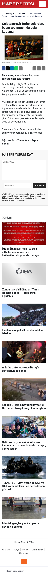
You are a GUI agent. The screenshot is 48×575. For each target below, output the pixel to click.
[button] (34, 68)
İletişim (25, 550)
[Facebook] (3, 68)
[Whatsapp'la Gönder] (16, 68)
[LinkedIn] (12, 68)
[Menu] (42, 4)
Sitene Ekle (23, 553)
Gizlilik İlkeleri (37, 550)
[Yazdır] (21, 68)
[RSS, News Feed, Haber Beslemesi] (24, 561)
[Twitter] (8, 68)
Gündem (21, 13)
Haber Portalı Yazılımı (16, 571)
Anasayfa (9, 13)
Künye (16, 550)
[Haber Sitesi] (18, 4)
